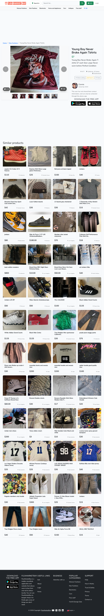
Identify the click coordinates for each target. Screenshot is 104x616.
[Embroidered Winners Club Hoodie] (89, 385)
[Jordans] (89, 156)
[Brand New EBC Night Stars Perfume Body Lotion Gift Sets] (39, 254)
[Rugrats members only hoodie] (14, 484)
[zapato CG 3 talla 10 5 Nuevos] (14, 156)
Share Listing (81, 78)
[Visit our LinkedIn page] (62, 610)
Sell (38, 580)
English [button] (71, 610)
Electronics (43, 8)
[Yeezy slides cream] (39, 418)
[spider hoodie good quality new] (89, 353)
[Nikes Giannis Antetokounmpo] (39, 287)
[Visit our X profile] (56, 610)
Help (86, 580)
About (39, 584)
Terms (87, 596)
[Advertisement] (52, 26)
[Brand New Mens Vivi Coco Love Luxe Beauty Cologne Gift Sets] (64, 254)
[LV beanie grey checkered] (64, 189)
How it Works (89, 584)
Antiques (71, 8)
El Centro (96, 71)
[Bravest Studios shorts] (39, 385)
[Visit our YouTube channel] (53, 610)
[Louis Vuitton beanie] (39, 189)
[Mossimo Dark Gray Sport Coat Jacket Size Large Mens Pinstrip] (14, 189)
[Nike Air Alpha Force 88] (64, 516)
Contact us (88, 599)
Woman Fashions (22, 8)
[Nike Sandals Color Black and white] (64, 418)
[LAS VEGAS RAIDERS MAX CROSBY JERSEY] (64, 451)
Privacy (87, 592)
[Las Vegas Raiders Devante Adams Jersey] (14, 451)
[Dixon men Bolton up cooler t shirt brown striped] (14, 353)
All (86, 8)
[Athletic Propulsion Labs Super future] (39, 484)
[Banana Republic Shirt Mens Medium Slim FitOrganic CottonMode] (64, 385)
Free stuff (78, 8)
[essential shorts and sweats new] (39, 353)
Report (91, 78)
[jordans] (14, 222)
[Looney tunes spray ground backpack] (89, 418)
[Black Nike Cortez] (39, 320)
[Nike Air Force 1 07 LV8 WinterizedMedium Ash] (39, 222)
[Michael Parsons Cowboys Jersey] (39, 451)
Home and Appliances (54, 8)
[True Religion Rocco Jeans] (14, 516)
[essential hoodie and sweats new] (64, 353)
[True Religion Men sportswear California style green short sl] (64, 320)
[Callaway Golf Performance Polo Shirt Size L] (89, 222)
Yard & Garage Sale (75, 602)
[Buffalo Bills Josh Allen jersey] (89, 451)
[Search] (82, 3)
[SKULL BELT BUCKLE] (89, 516)
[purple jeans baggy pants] (89, 320)
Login (97, 3)
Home (5, 43)
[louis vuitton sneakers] (14, 254)
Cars (64, 8)
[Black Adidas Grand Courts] (89, 287)
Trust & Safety (89, 588)
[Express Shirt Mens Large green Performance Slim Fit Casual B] (39, 156)
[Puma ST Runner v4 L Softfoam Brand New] (14, 385)
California (91, 71)
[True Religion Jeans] (39, 516)
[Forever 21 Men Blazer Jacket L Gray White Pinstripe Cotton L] (64, 484)
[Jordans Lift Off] (14, 287)
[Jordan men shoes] (14, 418)
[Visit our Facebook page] (59, 610)
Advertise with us (59, 580)
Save (98, 78)
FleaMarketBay (46, 610)
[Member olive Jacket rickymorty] (64, 222)
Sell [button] (91, 3)
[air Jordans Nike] (89, 254)
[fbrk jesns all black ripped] (64, 156)
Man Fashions (33, 8)
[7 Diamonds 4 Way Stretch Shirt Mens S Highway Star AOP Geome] (89, 189)
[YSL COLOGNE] (64, 287)
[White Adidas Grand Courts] (14, 320)
